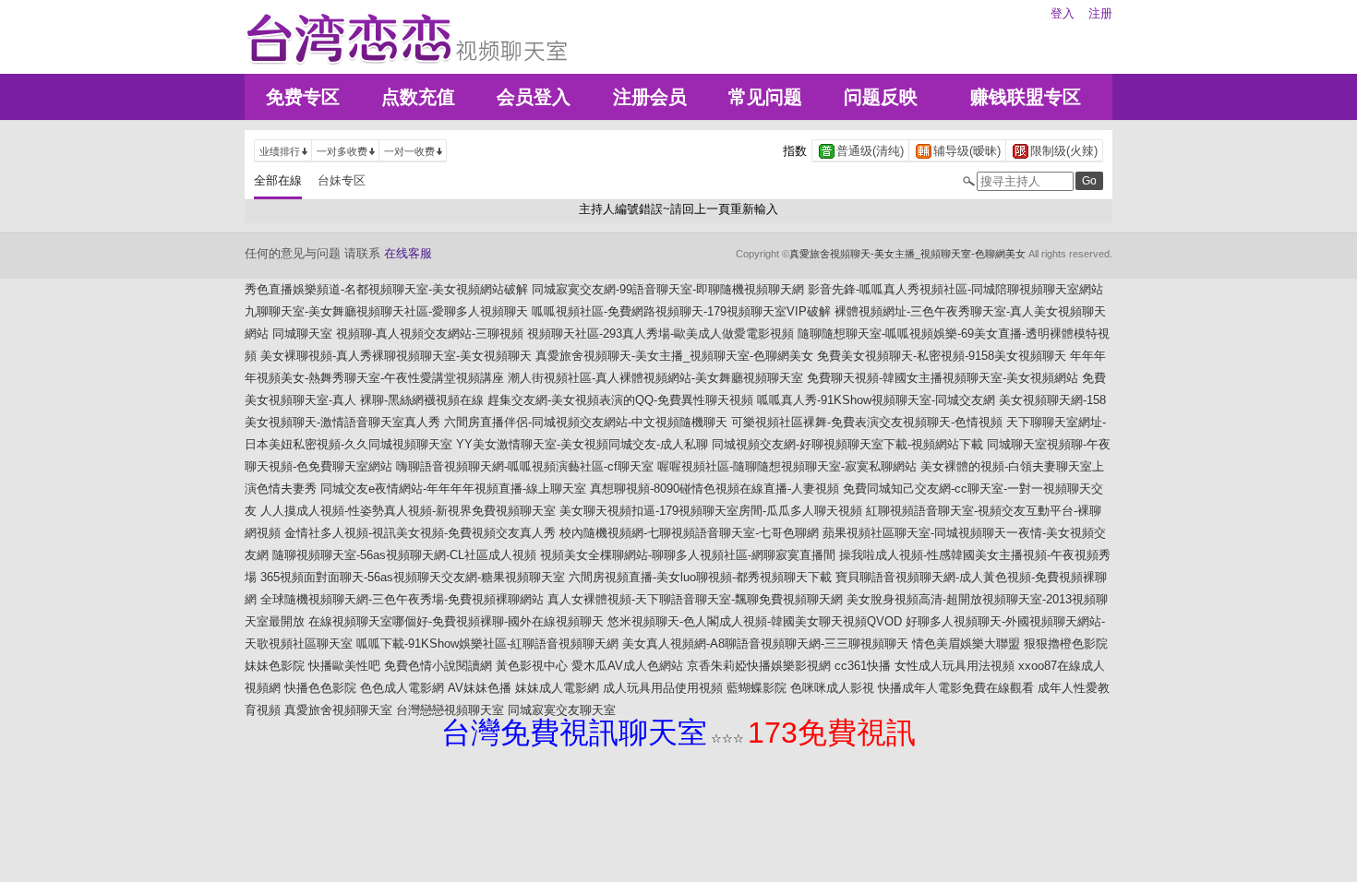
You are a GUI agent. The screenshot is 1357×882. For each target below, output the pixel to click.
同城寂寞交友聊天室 (562, 710)
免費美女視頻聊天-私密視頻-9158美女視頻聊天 (941, 356)
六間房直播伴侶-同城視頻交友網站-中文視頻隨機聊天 (585, 422)
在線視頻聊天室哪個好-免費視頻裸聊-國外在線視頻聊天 (456, 621)
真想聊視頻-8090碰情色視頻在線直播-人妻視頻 (714, 488)
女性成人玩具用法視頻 (955, 666)
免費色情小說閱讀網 (438, 666)
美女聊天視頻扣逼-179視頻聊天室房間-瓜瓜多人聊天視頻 (710, 511)
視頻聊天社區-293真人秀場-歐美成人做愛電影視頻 (660, 333)
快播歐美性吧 (344, 666)
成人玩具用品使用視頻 (663, 688)
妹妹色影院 (275, 666)
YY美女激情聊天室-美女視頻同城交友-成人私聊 (582, 444)
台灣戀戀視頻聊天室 (450, 710)
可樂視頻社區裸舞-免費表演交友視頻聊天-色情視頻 (867, 422)
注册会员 (650, 97)
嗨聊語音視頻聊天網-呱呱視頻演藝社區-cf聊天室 (525, 466)
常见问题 (765, 97)
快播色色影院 (320, 688)
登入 (1063, 13)
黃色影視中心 (532, 666)
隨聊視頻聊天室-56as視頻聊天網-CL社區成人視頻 (404, 555)
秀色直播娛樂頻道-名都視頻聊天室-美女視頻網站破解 (386, 289)
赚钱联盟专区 (1025, 97)
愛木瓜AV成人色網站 (627, 666)
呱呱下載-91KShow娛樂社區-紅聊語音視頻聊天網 (487, 643)
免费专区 (303, 97)
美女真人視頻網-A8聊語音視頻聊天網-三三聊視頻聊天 (765, 643)
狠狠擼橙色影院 (1066, 643)
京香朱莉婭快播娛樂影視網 (759, 666)
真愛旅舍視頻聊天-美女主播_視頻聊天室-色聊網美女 (907, 253)
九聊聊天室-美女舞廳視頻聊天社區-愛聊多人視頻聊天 (386, 311)
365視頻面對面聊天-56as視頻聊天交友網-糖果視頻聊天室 (412, 577)
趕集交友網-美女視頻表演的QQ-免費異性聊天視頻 (620, 400)
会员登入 (533, 97)
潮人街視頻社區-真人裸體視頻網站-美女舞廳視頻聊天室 (655, 378)
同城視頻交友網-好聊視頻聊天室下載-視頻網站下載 (847, 444)
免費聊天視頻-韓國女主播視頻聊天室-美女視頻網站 (942, 378)
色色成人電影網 (402, 688)
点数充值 (418, 97)
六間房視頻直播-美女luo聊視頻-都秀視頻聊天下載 (700, 577)
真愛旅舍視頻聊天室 (338, 710)
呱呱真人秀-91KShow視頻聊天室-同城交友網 (876, 400)
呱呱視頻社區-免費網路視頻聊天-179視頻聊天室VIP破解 (681, 311)
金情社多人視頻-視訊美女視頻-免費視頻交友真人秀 (420, 533)
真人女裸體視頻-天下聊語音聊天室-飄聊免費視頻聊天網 (695, 599)
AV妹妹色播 (479, 688)
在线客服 (408, 253)
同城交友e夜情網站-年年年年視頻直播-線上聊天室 (453, 488)
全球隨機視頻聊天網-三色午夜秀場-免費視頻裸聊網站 (402, 599)
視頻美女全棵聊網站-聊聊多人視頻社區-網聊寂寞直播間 (687, 555)
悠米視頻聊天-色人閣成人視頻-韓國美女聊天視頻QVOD (754, 621)
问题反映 (881, 97)
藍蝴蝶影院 (757, 688)
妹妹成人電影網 (557, 688)
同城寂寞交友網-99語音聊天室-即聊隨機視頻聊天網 (668, 289)
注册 (1100, 13)
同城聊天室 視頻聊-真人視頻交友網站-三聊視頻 (397, 333)
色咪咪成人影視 (832, 688)
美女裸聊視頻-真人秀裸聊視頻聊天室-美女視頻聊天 (396, 356)
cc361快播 (863, 666)
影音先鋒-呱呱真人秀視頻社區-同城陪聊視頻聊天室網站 (955, 289)
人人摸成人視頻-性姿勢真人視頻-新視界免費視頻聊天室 (408, 511)
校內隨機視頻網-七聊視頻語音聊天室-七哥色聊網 (689, 533)
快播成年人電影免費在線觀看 (956, 688)
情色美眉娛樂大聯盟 (966, 643)
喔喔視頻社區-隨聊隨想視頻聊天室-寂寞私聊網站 (787, 466)
